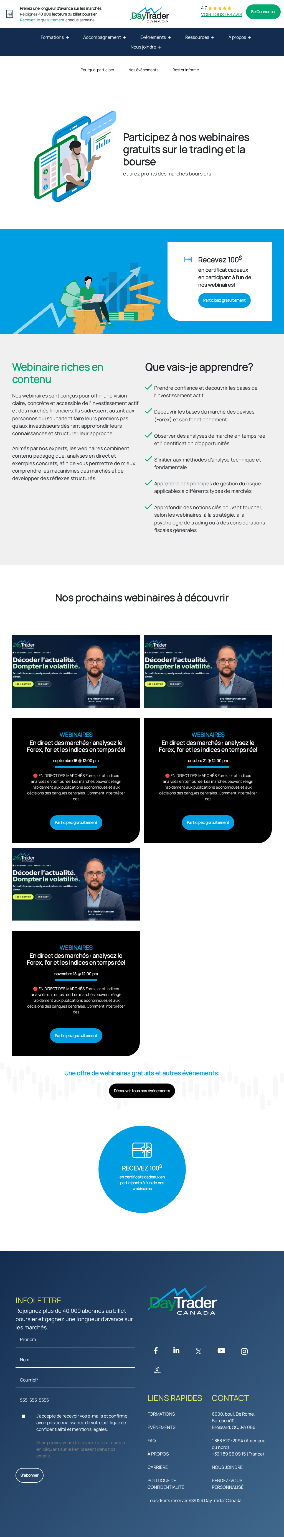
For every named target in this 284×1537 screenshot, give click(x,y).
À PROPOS (158, 1454)
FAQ (152, 1440)
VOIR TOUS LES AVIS (221, 14)
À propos (237, 37)
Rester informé (186, 69)
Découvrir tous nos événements (142, 1090)
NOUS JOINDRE (227, 1467)
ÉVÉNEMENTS (162, 1427)
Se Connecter (263, 11)
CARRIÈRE (158, 1467)
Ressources (197, 37)
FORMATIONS (161, 1414)
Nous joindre (143, 47)
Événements (153, 37)
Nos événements (143, 69)
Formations (52, 37)
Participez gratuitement (224, 300)
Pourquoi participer (97, 69)
